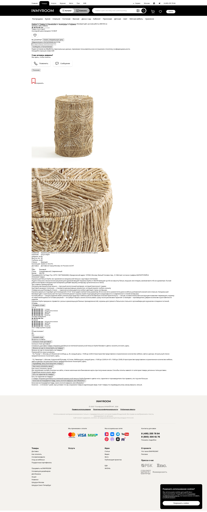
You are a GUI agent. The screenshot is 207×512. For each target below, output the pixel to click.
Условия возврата (38, 457)
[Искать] (143, 11)
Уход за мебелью (38, 460)
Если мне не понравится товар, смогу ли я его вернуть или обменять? (59, 381)
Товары (44, 3)
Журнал (63, 3)
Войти (171, 12)
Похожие (36, 70)
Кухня (47, 19)
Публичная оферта (127, 409)
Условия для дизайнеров (41, 471)
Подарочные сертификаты (42, 462)
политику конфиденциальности (118, 49)
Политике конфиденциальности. (179, 495)
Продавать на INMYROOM (41, 468)
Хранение (149, 19)
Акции (34, 477)
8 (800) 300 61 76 (150, 436)
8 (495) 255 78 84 (169, 3)
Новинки (35, 479)
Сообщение (65, 63)
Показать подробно (148, 440)
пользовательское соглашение (92, 49)
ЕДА (106, 465)
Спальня (56, 19)
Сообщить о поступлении (42, 47)
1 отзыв (47, 27)
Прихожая (107, 19)
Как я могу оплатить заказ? (43, 366)
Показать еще (38, 337)
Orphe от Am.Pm (47, 264)
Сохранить (39, 83)
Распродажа (37, 19)
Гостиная (66, 19)
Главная (35, 3)
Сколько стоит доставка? (42, 342)
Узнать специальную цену (53, 40)
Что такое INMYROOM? (149, 451)
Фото (71, 3)
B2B (84, 3)
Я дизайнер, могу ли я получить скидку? (48, 363)
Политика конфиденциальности (105, 409)
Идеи (107, 448)
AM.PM (41, 273)
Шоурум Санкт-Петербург (41, 485)
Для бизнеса (36, 474)
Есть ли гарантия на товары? (43, 374)
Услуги (53, 3)
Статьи (107, 451)
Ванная (76, 19)
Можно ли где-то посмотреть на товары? (48, 348)
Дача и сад (86, 19)
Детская (117, 19)
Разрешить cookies (181, 503)
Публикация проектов (113, 460)
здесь (127, 346)
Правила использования (81, 409)
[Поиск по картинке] (138, 11)
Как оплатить (37, 454)
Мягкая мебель (136, 19)
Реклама (144, 454)
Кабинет (97, 19)
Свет (125, 19)
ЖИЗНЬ (107, 468)
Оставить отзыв (38, 305)
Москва (147, 3)
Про (78, 3)
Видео (107, 454)
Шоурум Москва (38, 482)
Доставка (35, 451)
